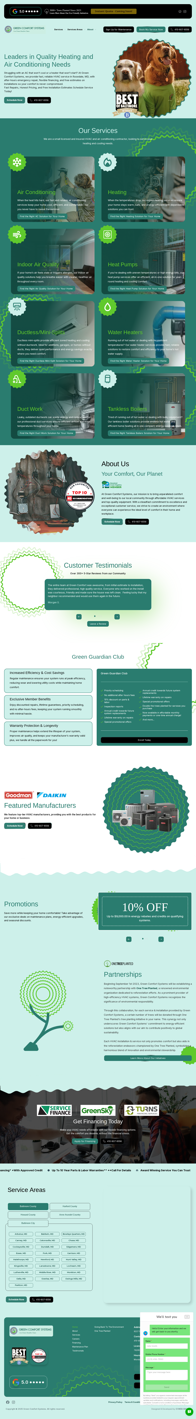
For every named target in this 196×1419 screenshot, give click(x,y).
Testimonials (78, 1351)
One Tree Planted (146, 988)
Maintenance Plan (80, 1347)
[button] (59, 29)
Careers (75, 1339)
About (90, 29)
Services (76, 1335)
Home (75, 1327)
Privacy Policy (115, 1402)
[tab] (28, 1206)
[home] (25, 29)
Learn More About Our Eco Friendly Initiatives (69, 13)
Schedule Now (14, 100)
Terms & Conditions (134, 1402)
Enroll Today (144, 740)
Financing (76, 1343)
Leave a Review (98, 623)
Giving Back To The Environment (109, 1327)
